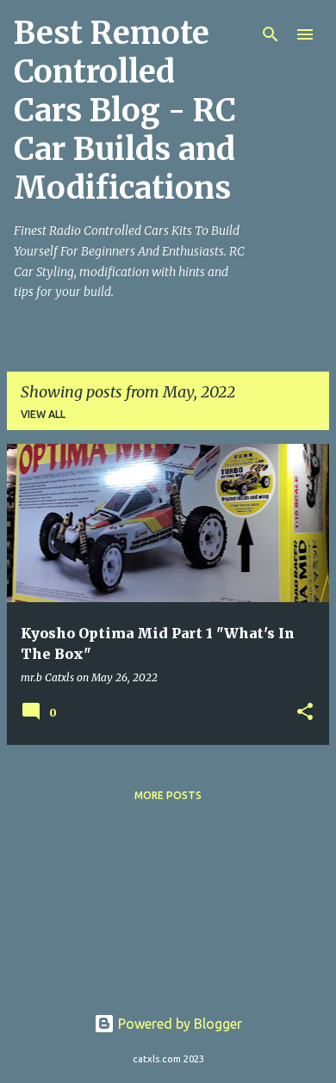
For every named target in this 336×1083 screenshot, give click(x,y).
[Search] (270, 34)
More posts (168, 795)
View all (43, 414)
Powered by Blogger (178, 1023)
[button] (305, 712)
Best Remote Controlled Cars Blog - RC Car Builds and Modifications (125, 110)
